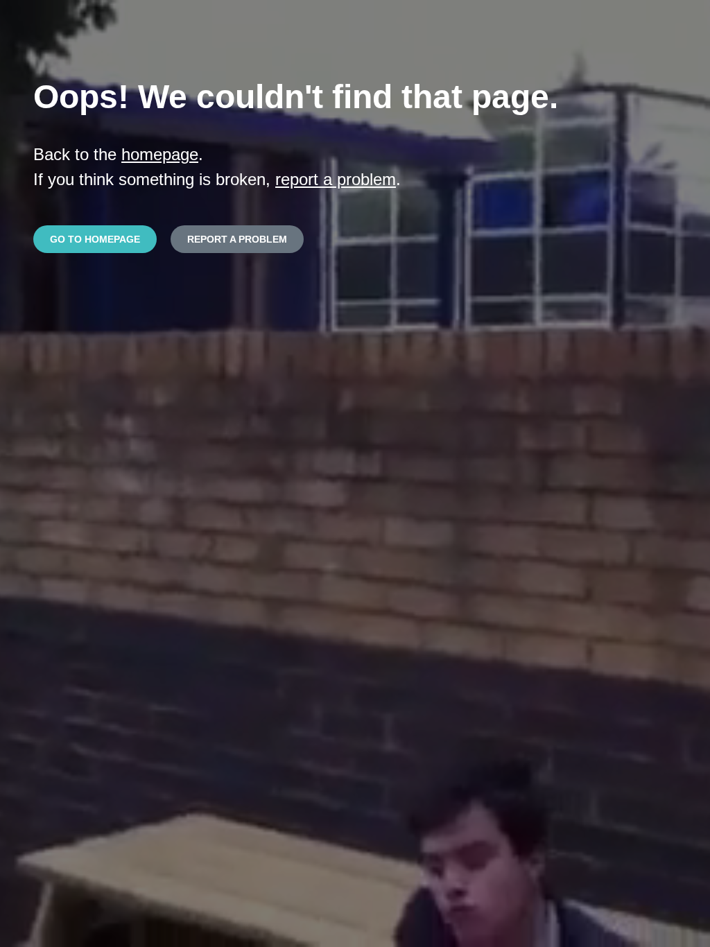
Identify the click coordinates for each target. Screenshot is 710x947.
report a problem (335, 179)
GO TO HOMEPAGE (95, 239)
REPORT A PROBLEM (237, 239)
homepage (159, 154)
